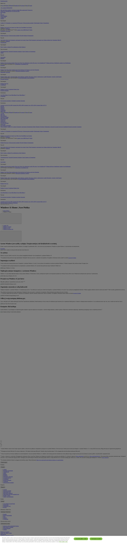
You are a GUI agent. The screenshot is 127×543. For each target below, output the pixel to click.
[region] (63, 539)
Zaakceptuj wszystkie (96, 538)
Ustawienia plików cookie (81, 538)
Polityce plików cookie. (63, 541)
